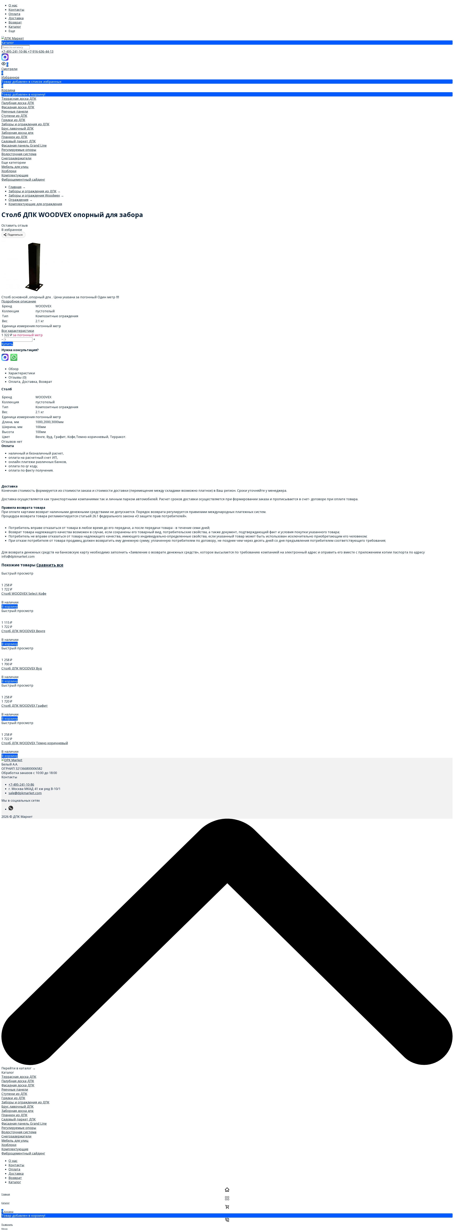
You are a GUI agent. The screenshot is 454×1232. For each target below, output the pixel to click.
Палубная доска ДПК (17, 103)
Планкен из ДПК (14, 137)
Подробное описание (18, 301)
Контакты (16, 9)
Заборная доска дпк (17, 133)
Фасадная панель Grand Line (24, 145)
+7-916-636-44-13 (40, 51)
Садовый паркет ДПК (18, 141)
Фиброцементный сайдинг (23, 179)
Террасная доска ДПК (18, 98)
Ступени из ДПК (14, 115)
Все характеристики (17, 331)
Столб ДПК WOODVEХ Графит (24, 705)
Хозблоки (8, 171)
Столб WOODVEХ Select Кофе (23, 593)
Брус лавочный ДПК (17, 128)
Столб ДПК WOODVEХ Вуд (21, 668)
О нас (13, 5)
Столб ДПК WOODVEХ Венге (23, 631)
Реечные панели (14, 111)
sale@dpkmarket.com (25, 793)
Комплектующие (14, 175)
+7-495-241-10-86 (14, 51)
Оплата (14, 14)
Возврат (15, 22)
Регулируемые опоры (18, 150)
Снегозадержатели (16, 158)
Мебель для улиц (14, 167)
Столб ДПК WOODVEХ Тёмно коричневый (34, 743)
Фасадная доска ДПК (17, 107)
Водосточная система (18, 154)
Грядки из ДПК (13, 120)
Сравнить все (49, 564)
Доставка (16, 18)
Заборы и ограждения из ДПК (25, 124)
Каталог (15, 26)
